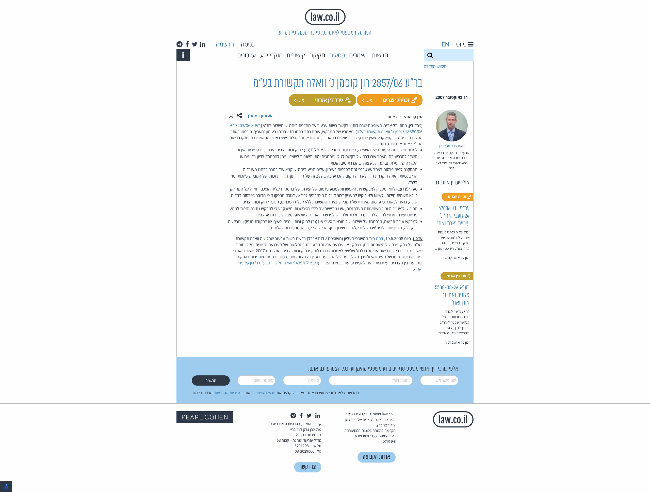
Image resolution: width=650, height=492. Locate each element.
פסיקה (337, 55)
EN (445, 44)
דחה (379, 238)
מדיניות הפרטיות (228, 392)
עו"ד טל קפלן (448, 146)
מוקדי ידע (271, 55)
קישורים (296, 55)
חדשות (380, 55)
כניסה (248, 44)
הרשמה (225, 44)
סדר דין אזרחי (329, 99)
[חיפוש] (430, 55)
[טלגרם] (179, 44)
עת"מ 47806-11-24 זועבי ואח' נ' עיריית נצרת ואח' (453, 216)
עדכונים (246, 55)
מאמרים (358, 55)
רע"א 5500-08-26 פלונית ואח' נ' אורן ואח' (452, 295)
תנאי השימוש (264, 392)
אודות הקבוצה (376, 457)
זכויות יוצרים (396, 99)
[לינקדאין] (202, 44)
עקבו (368, 100)
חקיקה (317, 55)
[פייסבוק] (187, 44)
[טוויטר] (194, 44)
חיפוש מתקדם (435, 66)
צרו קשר (308, 467)
